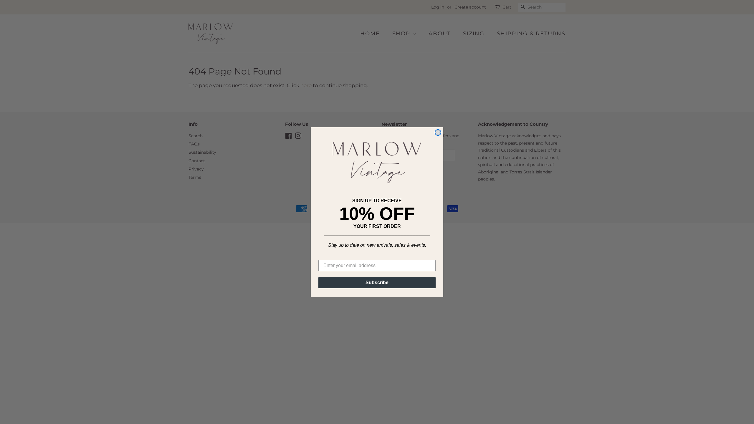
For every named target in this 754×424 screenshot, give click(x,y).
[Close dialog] (438, 132)
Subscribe (377, 282)
